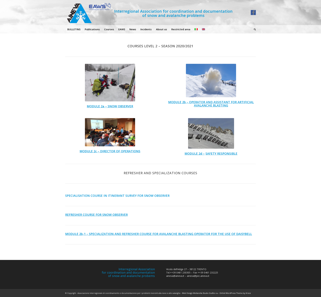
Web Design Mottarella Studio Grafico (199, 293)
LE (196, 154)
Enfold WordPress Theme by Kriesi (235, 293)
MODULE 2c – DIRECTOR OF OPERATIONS (110, 151)
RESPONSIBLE (226, 154)
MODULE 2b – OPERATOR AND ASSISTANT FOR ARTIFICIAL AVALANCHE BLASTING (211, 103)
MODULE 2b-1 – (77, 234)
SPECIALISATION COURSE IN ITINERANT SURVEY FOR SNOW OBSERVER (117, 196)
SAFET (210, 154)
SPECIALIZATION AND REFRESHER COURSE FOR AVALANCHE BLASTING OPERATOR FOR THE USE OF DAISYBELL (170, 234)
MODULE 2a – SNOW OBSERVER (110, 106)
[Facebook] (253, 12)
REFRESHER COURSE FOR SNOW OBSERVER (96, 215)
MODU (189, 154)
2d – (201, 154)
